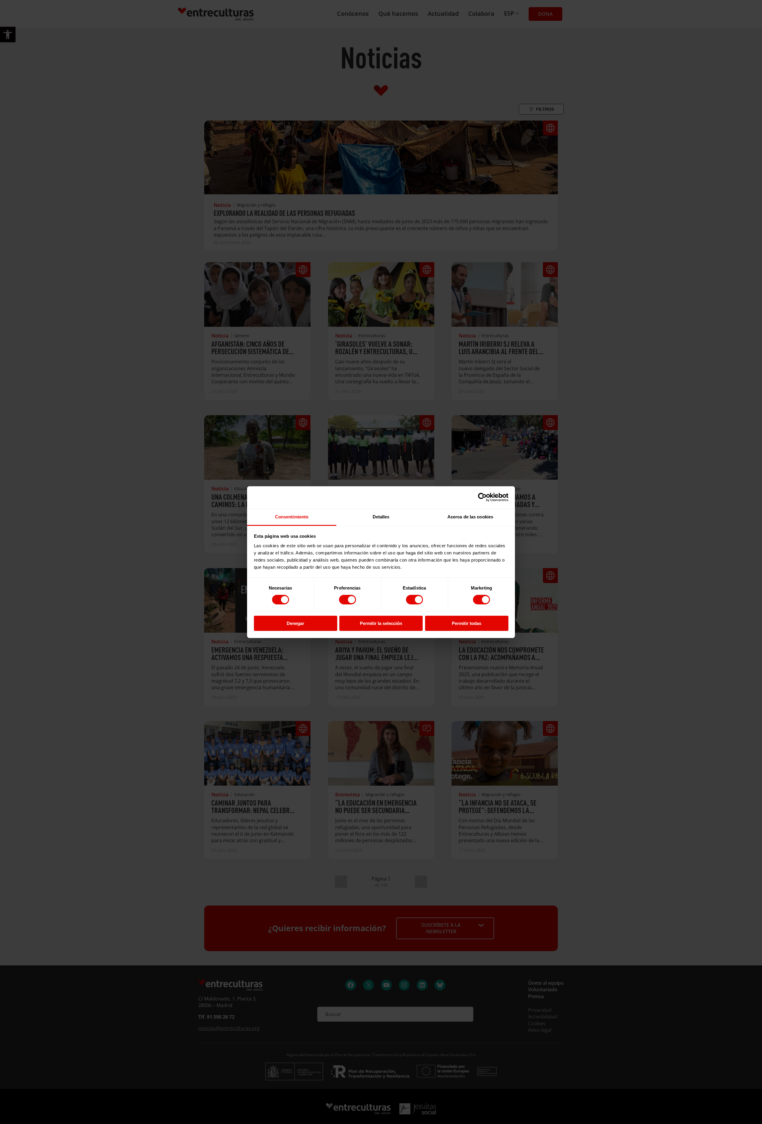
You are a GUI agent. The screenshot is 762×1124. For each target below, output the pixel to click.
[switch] (347, 599)
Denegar (295, 623)
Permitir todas (466, 623)
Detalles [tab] (381, 516)
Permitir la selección (381, 623)
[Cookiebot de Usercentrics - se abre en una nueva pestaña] (482, 497)
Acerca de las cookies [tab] (470, 516)
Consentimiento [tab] (291, 516)
